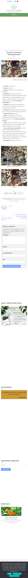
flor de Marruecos (17, 199)
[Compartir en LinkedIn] (20, 193)
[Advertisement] (14, 31)
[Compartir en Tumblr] (22, 193)
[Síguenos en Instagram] (10, 1)
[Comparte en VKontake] (18, 193)
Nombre (5, 246)
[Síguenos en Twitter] (15, 1)
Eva (20, 58)
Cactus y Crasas (8, 50)
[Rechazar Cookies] (26, 570)
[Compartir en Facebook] (8, 193)
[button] (14, 14)
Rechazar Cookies (17, 573)
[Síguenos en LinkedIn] (20, 1)
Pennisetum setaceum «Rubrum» (7, 218)
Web (4, 259)
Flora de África (19, 50)
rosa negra (16, 201)
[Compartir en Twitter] (10, 193)
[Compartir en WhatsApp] (5, 193)
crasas (12, 199)
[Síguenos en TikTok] (13, 1)
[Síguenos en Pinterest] (17, 1)
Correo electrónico (7, 253)
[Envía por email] (13, 193)
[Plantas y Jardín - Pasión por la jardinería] (14, 8)
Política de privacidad (14, 575)
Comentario (6, 235)
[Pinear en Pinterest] (15, 193)
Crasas (14, 50)
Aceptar (9, 573)
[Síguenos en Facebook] (8, 1)
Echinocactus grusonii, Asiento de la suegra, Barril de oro (21, 216)
